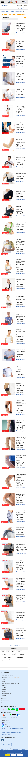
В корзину (19, 33)
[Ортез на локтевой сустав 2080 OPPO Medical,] (8, 461)
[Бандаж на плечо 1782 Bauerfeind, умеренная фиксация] (8, 78)
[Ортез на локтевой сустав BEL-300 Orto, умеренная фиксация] (8, 388)
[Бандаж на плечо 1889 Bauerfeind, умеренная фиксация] (8, 371)
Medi (7, 651)
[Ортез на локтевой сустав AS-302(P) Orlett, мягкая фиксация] (8, 228)
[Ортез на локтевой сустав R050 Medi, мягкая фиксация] (8, 600)
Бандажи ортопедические (16, 11)
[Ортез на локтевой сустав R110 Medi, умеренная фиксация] (8, 583)
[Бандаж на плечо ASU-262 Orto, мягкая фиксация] (8, 336)
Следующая (16, 645)
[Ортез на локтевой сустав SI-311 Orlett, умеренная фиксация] (8, 194)
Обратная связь (6, 744)
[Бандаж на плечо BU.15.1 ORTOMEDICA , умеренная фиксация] (8, 354)
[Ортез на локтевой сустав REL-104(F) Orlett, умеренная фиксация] (8, 45)
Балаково (4, 5)
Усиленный (12, 654)
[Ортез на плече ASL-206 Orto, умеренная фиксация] (8, 246)
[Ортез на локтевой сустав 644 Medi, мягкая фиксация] (8, 617)
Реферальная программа (8, 702)
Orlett (13, 651)
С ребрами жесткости (7, 657)
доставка (10, 677)
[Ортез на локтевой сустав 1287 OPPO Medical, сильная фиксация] (8, 407)
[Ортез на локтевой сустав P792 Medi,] (8, 566)
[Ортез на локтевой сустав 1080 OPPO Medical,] (8, 480)
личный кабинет (6, 693)
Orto (3, 651)
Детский (4, 654)
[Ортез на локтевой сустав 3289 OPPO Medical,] (8, 318)
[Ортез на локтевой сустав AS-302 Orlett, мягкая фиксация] (8, 178)
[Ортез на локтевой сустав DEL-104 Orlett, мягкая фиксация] (8, 127)
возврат (4, 681)
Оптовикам (4, 698)
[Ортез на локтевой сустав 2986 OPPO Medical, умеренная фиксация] (8, 516)
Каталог (8, 11)
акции (4, 689)
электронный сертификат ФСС (10, 683)
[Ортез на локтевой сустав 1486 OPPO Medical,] (8, 499)
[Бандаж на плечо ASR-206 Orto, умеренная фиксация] (8, 266)
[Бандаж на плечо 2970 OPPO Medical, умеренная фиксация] (8, 532)
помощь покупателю (8, 675)
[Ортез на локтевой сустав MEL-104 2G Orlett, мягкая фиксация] (8, 28)
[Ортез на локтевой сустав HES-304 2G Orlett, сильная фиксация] (8, 111)
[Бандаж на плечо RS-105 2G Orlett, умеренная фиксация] (8, 161)
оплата (4, 679)
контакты (4, 691)
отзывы (4, 687)
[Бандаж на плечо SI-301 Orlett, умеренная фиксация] (8, 211)
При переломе (16, 660)
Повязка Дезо (19, 657)
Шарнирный (20, 654)
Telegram (7, 726)
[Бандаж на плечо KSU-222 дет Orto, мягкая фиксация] (8, 301)
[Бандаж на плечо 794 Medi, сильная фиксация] (8, 549)
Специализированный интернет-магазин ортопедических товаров (13, 748)
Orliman (19, 651)
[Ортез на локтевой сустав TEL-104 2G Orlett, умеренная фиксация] (8, 61)
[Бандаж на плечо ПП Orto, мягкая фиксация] (8, 284)
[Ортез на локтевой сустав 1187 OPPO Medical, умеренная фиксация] (8, 443)
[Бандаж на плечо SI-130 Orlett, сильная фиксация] (8, 94)
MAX (5, 724)
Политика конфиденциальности (14, 753)
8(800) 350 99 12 (7, 722)
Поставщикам (5, 700)
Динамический (6, 660)
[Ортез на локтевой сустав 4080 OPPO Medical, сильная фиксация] (8, 425)
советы (4, 695)
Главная (3, 11)
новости (4, 685)
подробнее (22, 8)
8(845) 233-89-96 (23, 5)
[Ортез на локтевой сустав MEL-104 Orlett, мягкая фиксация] (8, 144)
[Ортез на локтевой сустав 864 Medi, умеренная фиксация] (8, 633)
